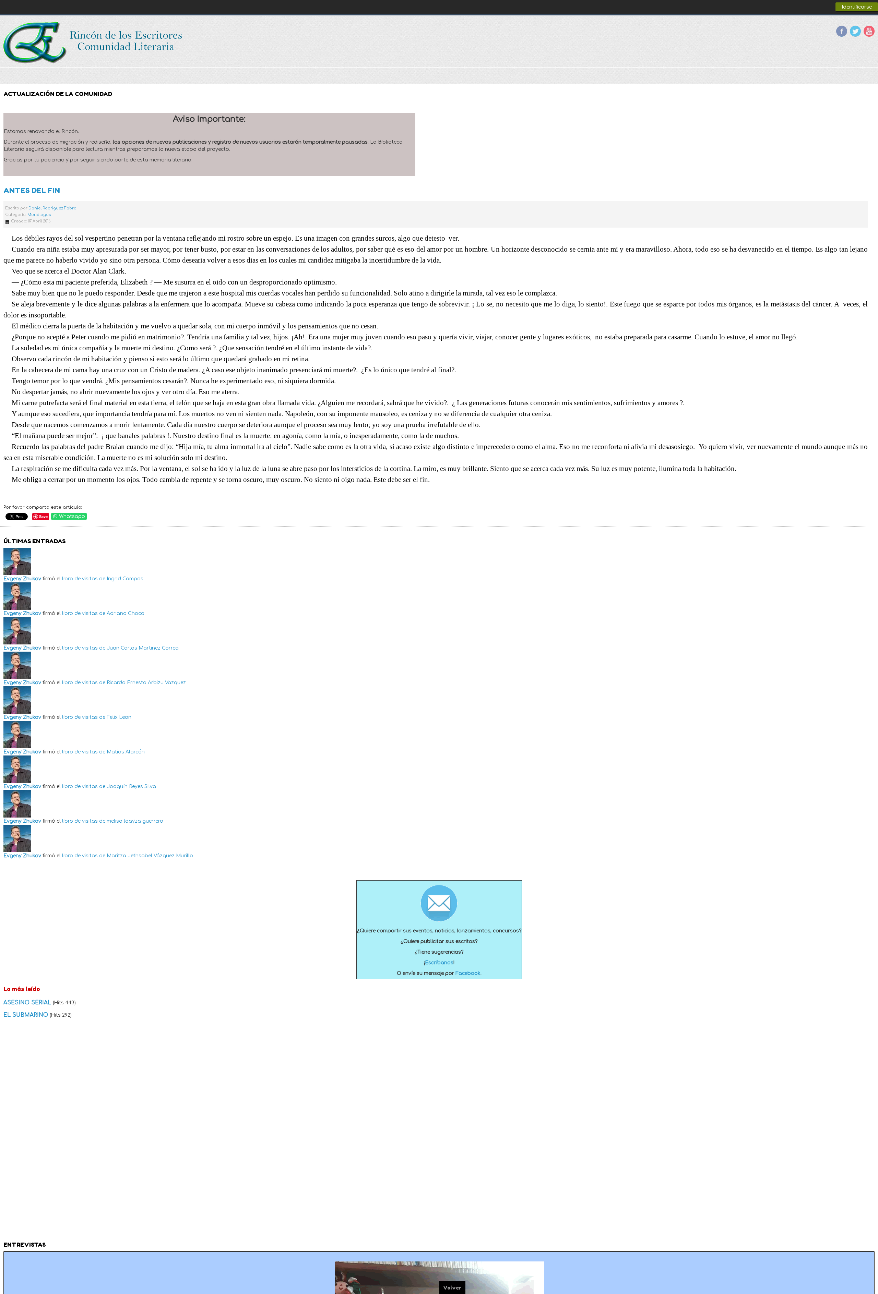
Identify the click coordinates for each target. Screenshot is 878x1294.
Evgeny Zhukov (22, 578)
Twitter (855, 31)
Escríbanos (439, 962)
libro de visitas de (83, 578)
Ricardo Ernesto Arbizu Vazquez (146, 682)
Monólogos (39, 215)
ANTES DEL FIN (31, 190)
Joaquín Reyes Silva (131, 786)
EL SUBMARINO (26, 1015)
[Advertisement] (439, 1132)
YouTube (869, 31)
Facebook (841, 31)
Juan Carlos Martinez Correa (143, 648)
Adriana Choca (125, 613)
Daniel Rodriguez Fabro (52, 208)
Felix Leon (119, 717)
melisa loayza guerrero (135, 821)
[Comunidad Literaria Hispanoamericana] (93, 42)
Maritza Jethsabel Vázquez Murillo (150, 855)
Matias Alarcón (126, 751)
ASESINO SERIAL (28, 1003)
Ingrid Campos (125, 578)
